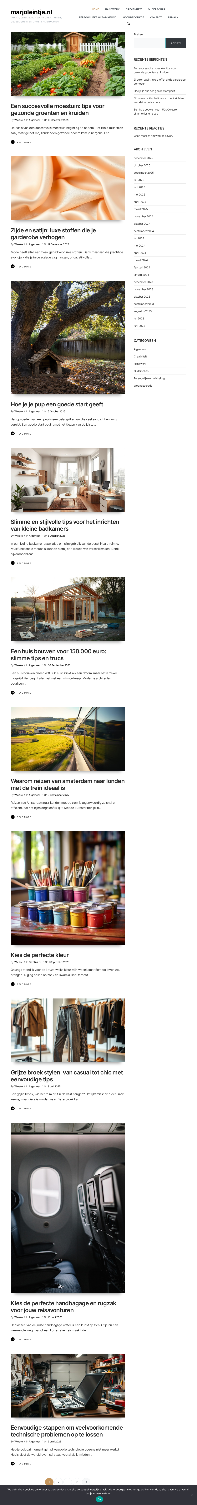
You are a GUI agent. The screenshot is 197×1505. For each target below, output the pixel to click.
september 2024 (144, 231)
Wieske (18, 119)
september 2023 (144, 303)
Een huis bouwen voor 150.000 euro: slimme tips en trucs (58, 655)
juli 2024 (139, 238)
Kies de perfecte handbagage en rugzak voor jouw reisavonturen (63, 1307)
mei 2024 (139, 245)
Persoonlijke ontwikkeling (149, 378)
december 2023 (143, 282)
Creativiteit (35, 962)
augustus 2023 (143, 311)
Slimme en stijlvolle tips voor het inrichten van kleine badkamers (65, 525)
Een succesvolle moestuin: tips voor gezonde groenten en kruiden (57, 109)
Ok (99, 1499)
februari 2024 (142, 267)
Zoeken (138, 34)
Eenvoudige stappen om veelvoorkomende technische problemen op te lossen (67, 1431)
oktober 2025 (142, 165)
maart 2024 (141, 260)
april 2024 (140, 252)
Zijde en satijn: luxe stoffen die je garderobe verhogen (53, 234)
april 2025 (140, 201)
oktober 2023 (142, 296)
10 (77, 1482)
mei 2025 (139, 194)
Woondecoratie (143, 385)
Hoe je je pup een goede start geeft (57, 404)
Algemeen (34, 119)
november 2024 (143, 216)
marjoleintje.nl (31, 12)
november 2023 (143, 289)
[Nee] (192, 1495)
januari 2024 (141, 274)
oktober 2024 (142, 223)
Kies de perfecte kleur (40, 954)
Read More (24, 142)
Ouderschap (141, 371)
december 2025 (143, 158)
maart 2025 (141, 209)
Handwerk (140, 363)
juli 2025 (139, 180)
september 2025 (144, 172)
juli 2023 (139, 318)
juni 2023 (139, 325)
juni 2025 (139, 187)
